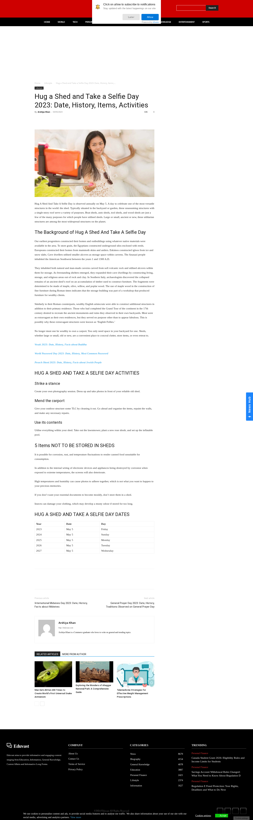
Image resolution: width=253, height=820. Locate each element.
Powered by (150, 22)
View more (75, 817)
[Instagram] (43, 9)
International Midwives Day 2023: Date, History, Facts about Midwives (61, 605)
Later (131, 17)
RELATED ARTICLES (47, 654)
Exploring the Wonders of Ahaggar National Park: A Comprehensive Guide (93, 688)
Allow (150, 17)
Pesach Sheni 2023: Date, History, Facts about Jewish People (68, 362)
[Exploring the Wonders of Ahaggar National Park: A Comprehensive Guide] (94, 671)
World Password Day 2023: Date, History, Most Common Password (71, 353)
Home (37, 83)
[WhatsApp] (61, 119)
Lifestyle (48, 83)
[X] (57, 9)
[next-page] (42, 704)
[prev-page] (37, 704)
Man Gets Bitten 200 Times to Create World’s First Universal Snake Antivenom (53, 693)
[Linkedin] (50, 9)
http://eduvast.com (66, 628)
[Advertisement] (126, 52)
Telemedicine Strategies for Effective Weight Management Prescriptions (132, 693)
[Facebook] (36, 9)
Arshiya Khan (44, 112)
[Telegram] (93, 119)
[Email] (85, 119)
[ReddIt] (77, 119)
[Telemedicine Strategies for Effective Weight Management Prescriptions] (135, 674)
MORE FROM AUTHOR (74, 654)
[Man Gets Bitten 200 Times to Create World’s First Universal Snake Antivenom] (53, 674)
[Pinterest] (53, 119)
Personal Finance (200, 753)
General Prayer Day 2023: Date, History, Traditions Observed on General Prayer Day (130, 605)
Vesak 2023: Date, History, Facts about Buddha (61, 344)
